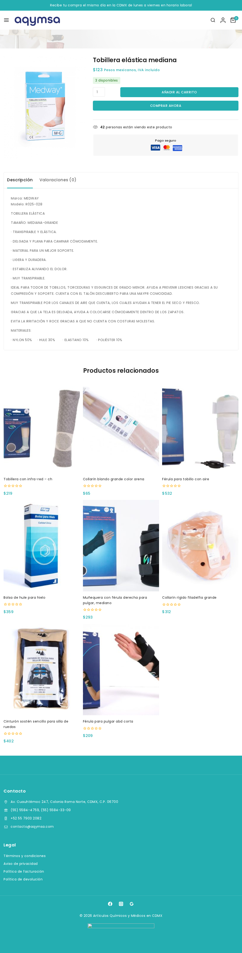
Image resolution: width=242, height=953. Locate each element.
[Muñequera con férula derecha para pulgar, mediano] (121, 545)
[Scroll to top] (229, 942)
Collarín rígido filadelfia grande (189, 597)
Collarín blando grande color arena (113, 479)
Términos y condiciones (25, 855)
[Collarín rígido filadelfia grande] (200, 545)
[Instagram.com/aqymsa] (121, 903)
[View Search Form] (213, 20)
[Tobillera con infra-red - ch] (42, 427)
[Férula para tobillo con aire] (200, 427)
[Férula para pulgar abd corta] (121, 669)
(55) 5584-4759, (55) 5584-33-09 (41, 810)
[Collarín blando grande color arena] (121, 427)
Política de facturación (24, 871)
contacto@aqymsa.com (32, 826)
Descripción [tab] (20, 180)
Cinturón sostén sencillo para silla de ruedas (36, 724)
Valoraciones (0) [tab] (58, 180)
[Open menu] (6, 20)
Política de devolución (23, 879)
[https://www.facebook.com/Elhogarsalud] (110, 903)
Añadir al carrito (179, 92)
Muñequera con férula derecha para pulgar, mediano (115, 600)
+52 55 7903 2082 (26, 818)
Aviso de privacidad (21, 863)
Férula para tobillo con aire (185, 479)
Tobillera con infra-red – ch (28, 479)
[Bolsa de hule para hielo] (42, 545)
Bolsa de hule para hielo (24, 597)
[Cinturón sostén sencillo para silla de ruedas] (42, 669)
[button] (41, 465)
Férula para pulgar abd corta (108, 721)
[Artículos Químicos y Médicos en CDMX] (37, 20)
